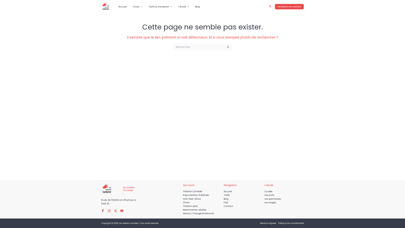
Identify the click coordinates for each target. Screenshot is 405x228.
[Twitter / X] (115, 210)
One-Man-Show (192, 198)
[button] (140, 6)
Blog (197, 6)
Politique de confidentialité (291, 223)
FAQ (226, 202)
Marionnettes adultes (194, 209)
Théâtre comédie (192, 191)
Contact (228, 206)
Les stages (270, 202)
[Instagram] (109, 210)
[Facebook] (102, 210)
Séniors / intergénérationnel (198, 213)
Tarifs (227, 195)
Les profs (269, 195)
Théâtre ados (190, 206)
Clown (186, 202)
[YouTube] (121, 210)
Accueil (122, 6)
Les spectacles (273, 198)
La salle (268, 191)
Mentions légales (268, 223)
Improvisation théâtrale (196, 195)
